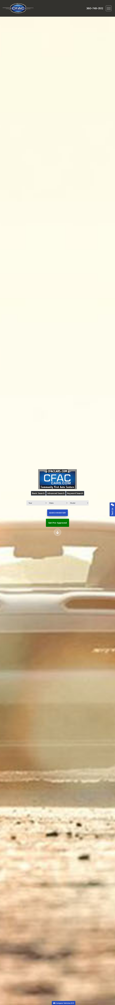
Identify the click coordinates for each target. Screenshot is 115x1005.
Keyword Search (75, 493)
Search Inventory (57, 512)
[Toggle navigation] (108, 8)
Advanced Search (56, 493)
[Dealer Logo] (26, 8)
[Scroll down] (57, 532)
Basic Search (38, 493)
